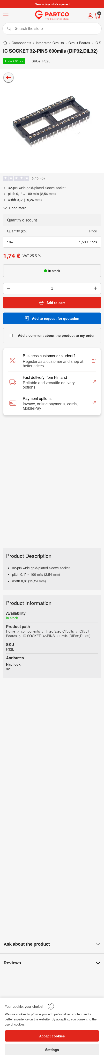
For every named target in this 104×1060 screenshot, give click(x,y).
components (30, 631)
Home (10, 631)
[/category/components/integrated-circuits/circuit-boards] (8, 77)
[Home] (5, 43)
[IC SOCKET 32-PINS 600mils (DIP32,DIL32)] (52, 121)
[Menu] (6, 14)
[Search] (52, 29)
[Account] (90, 16)
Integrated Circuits (60, 631)
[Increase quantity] (95, 288)
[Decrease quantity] (8, 288)
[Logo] (52, 15)
